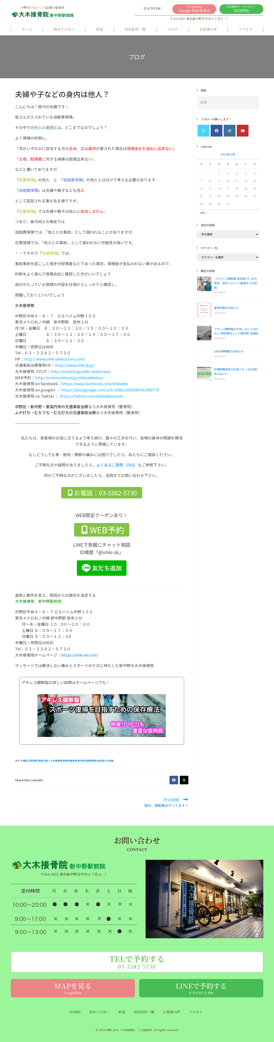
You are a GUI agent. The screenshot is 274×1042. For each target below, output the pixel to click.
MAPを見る (72, 988)
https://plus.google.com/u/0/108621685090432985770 (110, 389)
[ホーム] (43, 15)
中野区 (24, 760)
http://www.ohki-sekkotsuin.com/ (54, 359)
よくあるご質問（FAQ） (117, 465)
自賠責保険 (91, 760)
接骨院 (66, 760)
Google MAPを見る (194, 9)
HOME (75, 1012)
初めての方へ (64, 29)
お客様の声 (208, 29)
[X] (203, 131)
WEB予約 (241, 9)
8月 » (203, 213)
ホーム (27, 29)
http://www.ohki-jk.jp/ (75, 365)
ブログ (172, 29)
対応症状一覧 (135, 29)
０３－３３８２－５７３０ (47, 648)
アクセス (245, 29)
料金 (99, 29)
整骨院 (73, 760)
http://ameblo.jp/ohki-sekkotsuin (81, 371)
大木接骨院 (56, 760)
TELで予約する (137, 961)
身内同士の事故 (105, 760)
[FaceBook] (216, 131)
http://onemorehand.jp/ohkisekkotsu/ (69, 377)
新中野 (81, 760)
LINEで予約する (201, 988)
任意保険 (33, 760)
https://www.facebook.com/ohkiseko (94, 383)
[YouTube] (243, 131)
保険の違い (44, 760)
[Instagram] (229, 131)
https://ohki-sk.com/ (79, 655)
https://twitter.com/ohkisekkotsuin (91, 396)
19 (245, 188)
